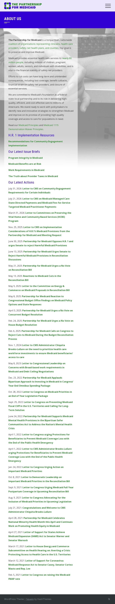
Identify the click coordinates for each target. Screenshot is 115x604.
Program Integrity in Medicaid (25, 157)
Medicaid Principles (29, 125)
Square (30, 599)
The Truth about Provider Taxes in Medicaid (33, 176)
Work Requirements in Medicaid (26, 170)
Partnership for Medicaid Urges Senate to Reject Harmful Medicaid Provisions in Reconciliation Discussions (39, 255)
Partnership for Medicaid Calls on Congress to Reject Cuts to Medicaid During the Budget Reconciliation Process (40, 335)
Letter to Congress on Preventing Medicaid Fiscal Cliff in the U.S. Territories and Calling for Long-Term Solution (40, 406)
